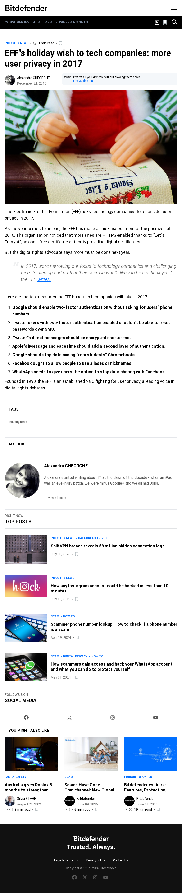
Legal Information (66, 860)
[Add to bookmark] (61, 43)
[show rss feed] (157, 22)
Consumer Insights (22, 22)
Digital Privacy (75, 656)
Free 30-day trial (83, 81)
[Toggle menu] (174, 8)
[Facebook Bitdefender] (26, 717)
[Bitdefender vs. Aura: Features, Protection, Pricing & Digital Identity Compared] (150, 754)
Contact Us (120, 860)
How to (69, 616)
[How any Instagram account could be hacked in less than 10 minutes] (26, 588)
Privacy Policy (95, 860)
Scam (55, 616)
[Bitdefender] (26, 8)
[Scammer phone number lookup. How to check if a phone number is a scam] (26, 628)
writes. (44, 279)
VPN (105, 538)
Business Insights (71, 22)
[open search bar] (174, 22)
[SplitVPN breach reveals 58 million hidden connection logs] (26, 549)
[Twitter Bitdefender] (69, 717)
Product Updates (138, 777)
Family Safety (16, 777)
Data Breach (88, 538)
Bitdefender (86, 798)
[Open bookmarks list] (165, 22)
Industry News (16, 43)
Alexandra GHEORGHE (33, 78)
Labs (47, 22)
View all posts (57, 498)
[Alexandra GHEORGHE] (10, 80)
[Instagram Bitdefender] (112, 717)
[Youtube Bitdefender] (155, 717)
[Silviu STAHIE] (10, 801)
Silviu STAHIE (27, 798)
